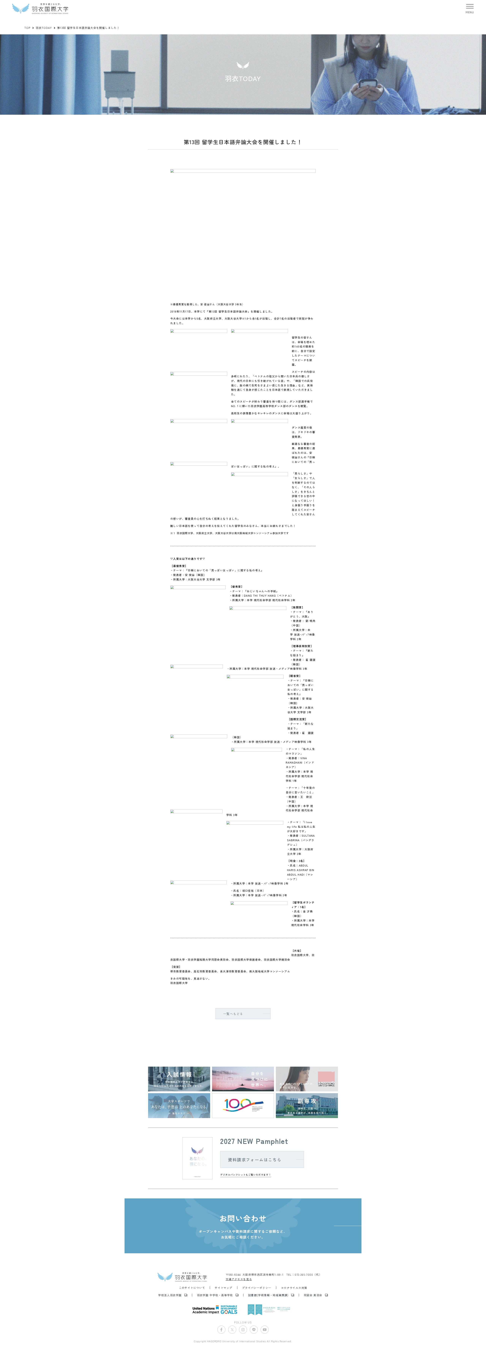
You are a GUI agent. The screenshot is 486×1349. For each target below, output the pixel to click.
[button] (470, 8)
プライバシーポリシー (256, 1287)
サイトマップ (223, 1287)
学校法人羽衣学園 (169, 1295)
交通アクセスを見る (239, 1279)
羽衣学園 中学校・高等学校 (215, 1295)
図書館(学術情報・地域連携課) (268, 1295)
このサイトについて (192, 1287)
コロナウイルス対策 (294, 1287)
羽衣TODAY (44, 28)
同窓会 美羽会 (313, 1295)
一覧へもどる (233, 1013)
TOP (27, 28)
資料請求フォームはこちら (254, 1159)
